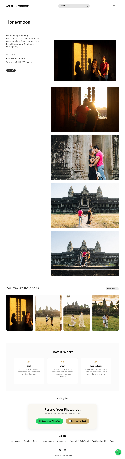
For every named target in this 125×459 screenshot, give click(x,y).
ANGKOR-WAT (20, 62)
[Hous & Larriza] (19, 313)
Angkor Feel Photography (17, 6)
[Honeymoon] (105, 313)
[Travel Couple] (48, 313)
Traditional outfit (99, 441)
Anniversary (15, 441)
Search (87, 6)
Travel (112, 441)
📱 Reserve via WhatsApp (49, 421)
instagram (65, 450)
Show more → (112, 288)
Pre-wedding (60, 441)
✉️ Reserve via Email (77, 421)
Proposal (73, 441)
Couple (27, 441)
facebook (60, 450)
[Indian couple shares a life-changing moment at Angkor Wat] (76, 313)
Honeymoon (29, 62)
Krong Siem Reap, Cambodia (15, 58)
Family (35, 441)
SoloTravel (84, 441)
